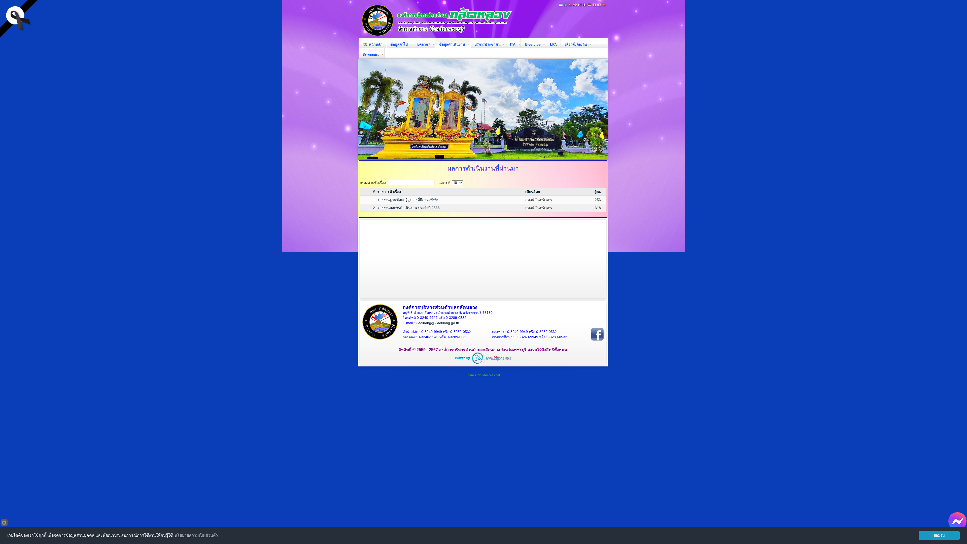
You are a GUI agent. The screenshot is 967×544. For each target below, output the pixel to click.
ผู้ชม (598, 192)
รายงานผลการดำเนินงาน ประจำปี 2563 (408, 208)
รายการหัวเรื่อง (389, 192)
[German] (590, 5)
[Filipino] (580, 5)
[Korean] (599, 5)
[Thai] (561, 5)
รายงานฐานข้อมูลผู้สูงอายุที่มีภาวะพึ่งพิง (407, 200)
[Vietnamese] (604, 5)
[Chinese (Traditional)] (570, 5)
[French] (585, 5)
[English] (575, 5)
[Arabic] (566, 5)
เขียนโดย (532, 192)
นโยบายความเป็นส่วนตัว (196, 535)
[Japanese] (594, 5)
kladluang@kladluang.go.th (437, 323)
